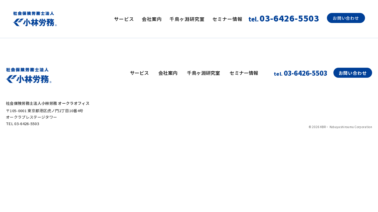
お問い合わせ (346, 18)
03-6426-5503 (300, 72)
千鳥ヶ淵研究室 (187, 18)
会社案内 (152, 18)
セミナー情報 (227, 18)
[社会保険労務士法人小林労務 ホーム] (35, 18)
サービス (124, 18)
